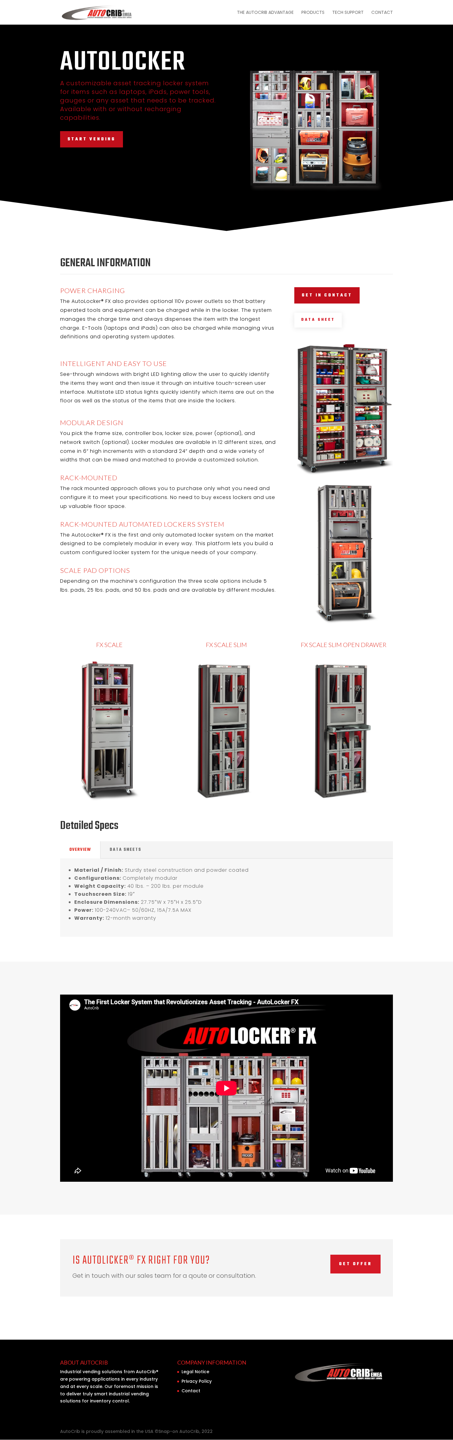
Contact (382, 12)
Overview (80, 849)
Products (312, 12)
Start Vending (91, 139)
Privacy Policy (197, 1381)
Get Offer (355, 1264)
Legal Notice (195, 1372)
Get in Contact (327, 295)
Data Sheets (125, 849)
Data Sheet (318, 320)
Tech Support (348, 12)
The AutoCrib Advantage (265, 12)
